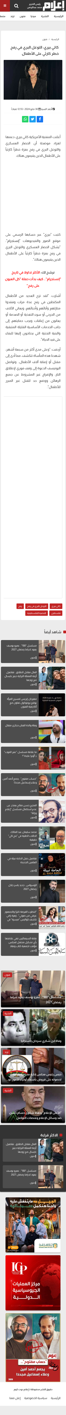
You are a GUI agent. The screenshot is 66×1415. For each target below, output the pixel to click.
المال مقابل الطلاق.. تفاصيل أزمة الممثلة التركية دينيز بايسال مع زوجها (20, 676)
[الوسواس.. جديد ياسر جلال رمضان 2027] (52, 891)
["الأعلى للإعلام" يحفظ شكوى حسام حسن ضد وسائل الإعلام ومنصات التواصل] (33, 1104)
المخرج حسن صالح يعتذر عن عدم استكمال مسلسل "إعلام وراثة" (21, 809)
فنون (22, 16)
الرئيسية (58, 16)
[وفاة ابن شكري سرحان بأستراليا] (33, 1027)
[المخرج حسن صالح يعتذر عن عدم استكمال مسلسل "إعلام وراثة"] (52, 811)
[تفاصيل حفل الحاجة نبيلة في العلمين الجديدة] (52, 864)
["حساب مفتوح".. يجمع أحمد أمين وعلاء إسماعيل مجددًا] (52, 784)
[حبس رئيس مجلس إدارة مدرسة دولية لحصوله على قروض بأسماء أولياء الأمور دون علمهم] (33, 1066)
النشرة (45, 16)
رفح (20, 606)
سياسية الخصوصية (35, 1398)
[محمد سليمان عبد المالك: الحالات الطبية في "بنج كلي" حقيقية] (52, 837)
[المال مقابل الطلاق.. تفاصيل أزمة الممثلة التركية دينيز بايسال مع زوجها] (52, 678)
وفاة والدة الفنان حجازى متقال (21, 725)
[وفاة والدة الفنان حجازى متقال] (52, 731)
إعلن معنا (15, 1398)
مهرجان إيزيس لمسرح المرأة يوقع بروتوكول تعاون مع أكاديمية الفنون (22, 702)
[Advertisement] (33, 195)
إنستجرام (13, 241)
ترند (12, 16)
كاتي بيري (56, 606)
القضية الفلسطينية (36, 613)
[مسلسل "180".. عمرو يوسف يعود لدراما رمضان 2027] (52, 651)
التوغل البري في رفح (36, 606)
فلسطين (55, 613)
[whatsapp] (25, 119)
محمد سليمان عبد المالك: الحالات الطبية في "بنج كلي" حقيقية (22, 835)
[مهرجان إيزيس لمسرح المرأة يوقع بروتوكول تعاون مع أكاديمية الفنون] (52, 704)
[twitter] (32, 119)
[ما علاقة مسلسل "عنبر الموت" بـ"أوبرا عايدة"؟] (52, 758)
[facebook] (40, 119)
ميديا (33, 16)
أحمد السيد (46, 109)
